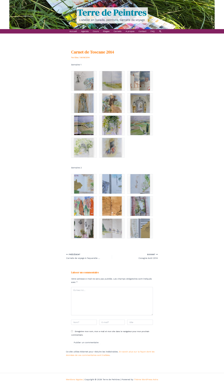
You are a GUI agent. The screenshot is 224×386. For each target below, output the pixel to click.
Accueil (73, 31)
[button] (160, 31)
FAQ (152, 31)
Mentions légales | (75, 379)
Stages (106, 31)
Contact (142, 31)
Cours (96, 31)
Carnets (117, 31)
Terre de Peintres (112, 12)
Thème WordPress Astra (146, 379)
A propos (130, 31)
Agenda (85, 31)
